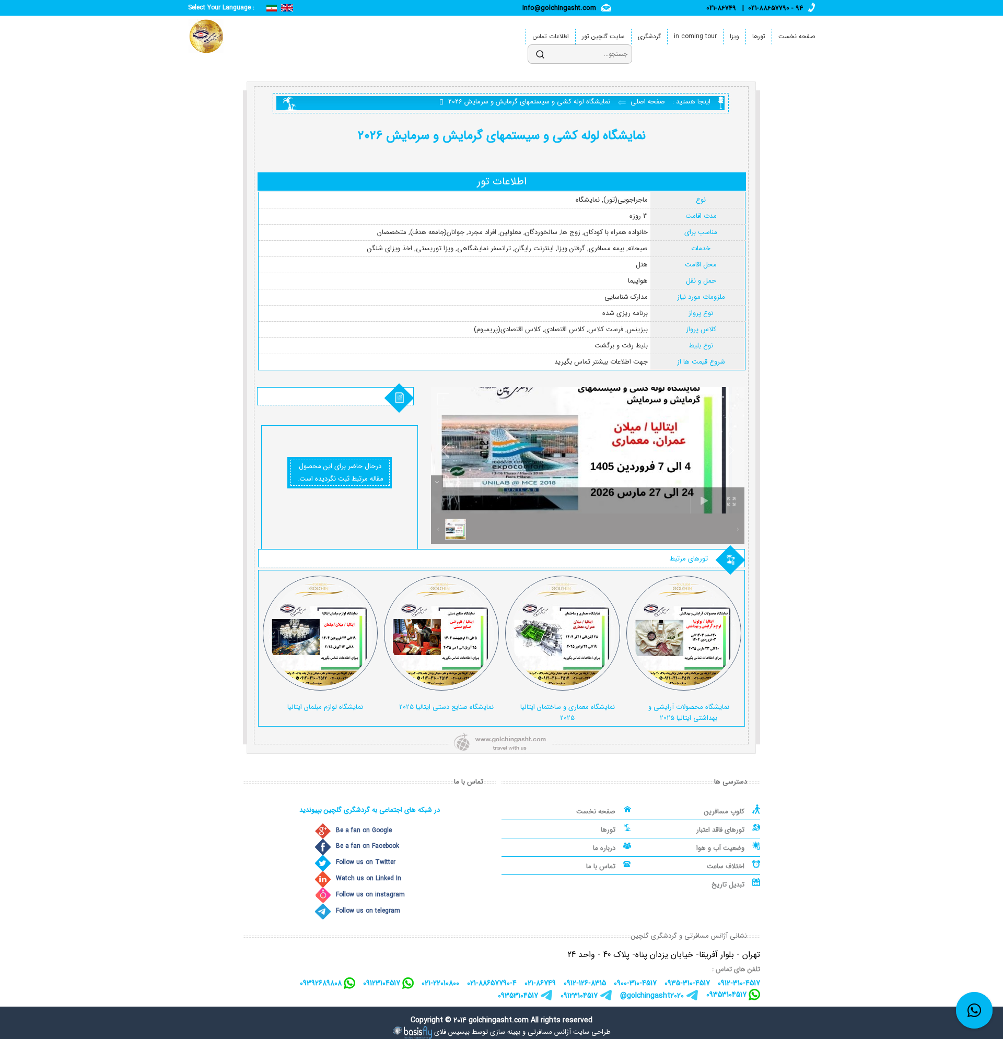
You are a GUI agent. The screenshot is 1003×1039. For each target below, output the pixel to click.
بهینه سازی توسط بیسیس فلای (477, 1031)
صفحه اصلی (646, 101)
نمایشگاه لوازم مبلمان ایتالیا (325, 707)
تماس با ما (600, 866)
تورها (758, 36)
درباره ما (604, 848)
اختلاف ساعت (725, 866)
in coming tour (695, 36)
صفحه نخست (796, 36)
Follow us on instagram (370, 895)
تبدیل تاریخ (728, 884)
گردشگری (649, 36)
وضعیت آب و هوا (720, 848)
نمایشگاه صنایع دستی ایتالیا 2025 (446, 707)
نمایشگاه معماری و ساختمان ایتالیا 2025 (567, 712)
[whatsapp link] (974, 1010)
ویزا (734, 36)
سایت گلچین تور (603, 36)
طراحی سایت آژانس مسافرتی (569, 1031)
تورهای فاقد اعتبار (720, 829)
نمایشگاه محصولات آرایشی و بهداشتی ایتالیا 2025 (688, 712)
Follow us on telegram (368, 911)
